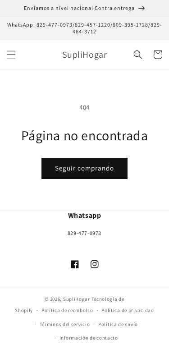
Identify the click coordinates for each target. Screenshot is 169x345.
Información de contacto (88, 338)
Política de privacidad (127, 310)
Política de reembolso (67, 310)
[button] (11, 54)
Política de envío (118, 324)
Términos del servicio (65, 324)
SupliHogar (76, 299)
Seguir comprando (84, 168)
